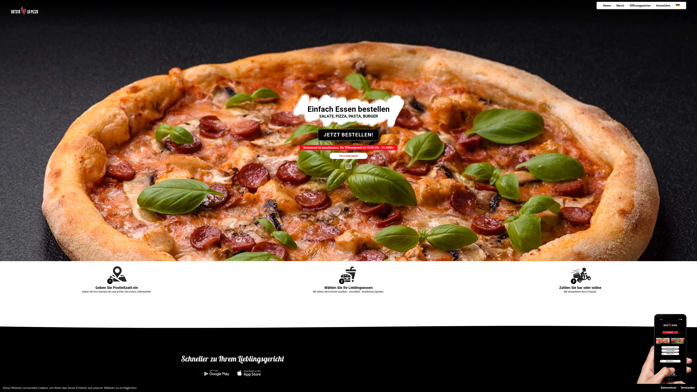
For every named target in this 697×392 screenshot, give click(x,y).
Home (607, 5)
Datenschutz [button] (668, 387)
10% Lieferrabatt (348, 155)
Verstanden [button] (688, 387)
